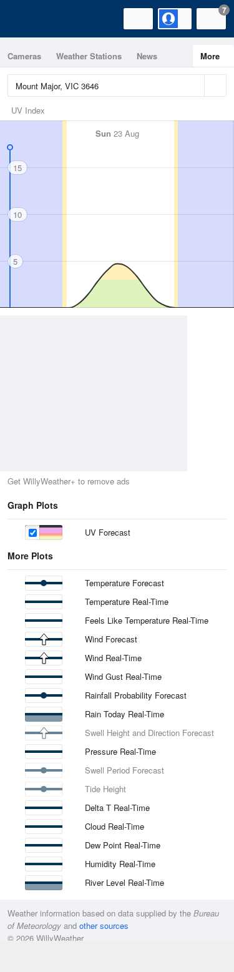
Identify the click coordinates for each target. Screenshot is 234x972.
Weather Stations (89, 56)
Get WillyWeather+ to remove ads (68, 481)
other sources (104, 925)
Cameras (24, 56)
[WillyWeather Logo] (28, 19)
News (147, 56)
